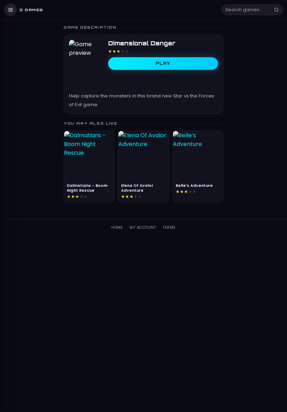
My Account (143, 227)
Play (163, 63)
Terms (169, 227)
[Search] (276, 9)
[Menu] (10, 9)
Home (116, 227)
